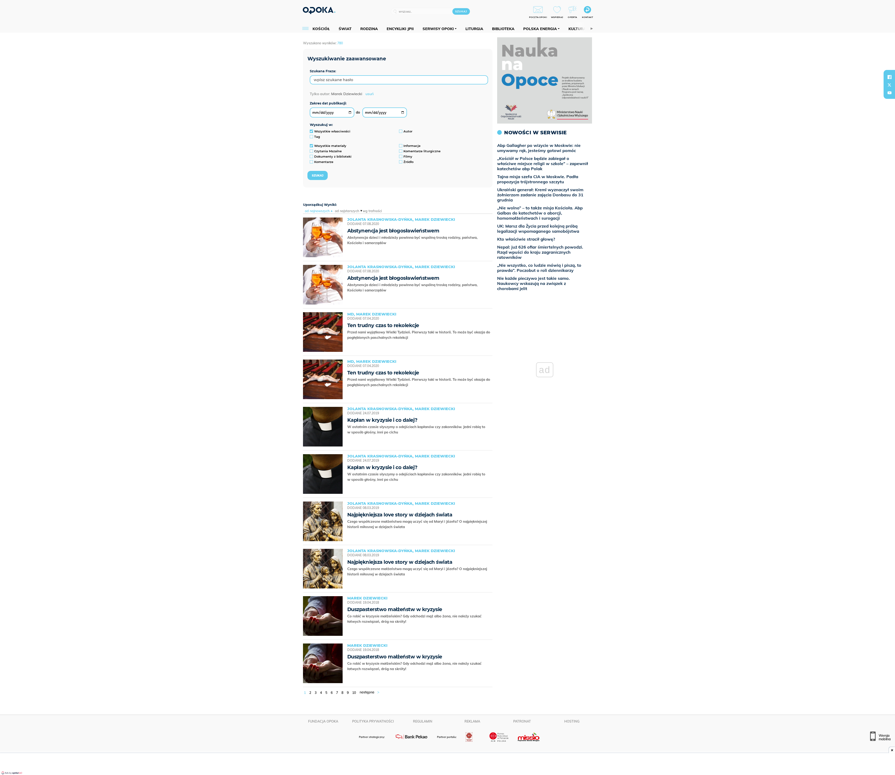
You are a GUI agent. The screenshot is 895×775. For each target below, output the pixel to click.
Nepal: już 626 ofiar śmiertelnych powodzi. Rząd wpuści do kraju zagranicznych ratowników (540, 252)
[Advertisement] (447, 764)
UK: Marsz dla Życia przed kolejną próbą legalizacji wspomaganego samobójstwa (538, 228)
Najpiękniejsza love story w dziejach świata (399, 515)
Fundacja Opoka (323, 721)
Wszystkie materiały (330, 146)
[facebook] (889, 77)
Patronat (522, 721)
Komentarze (323, 162)
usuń (369, 93)
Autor (407, 131)
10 (354, 693)
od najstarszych (347, 211)
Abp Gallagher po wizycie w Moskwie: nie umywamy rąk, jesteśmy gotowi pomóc (539, 148)
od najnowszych (317, 211)
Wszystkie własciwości (332, 131)
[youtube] (889, 92)
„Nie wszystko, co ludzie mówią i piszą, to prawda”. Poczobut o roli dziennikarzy (539, 268)
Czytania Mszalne (328, 151)
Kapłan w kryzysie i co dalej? (382, 420)
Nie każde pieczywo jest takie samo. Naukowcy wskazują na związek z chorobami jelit (533, 283)
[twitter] (889, 84)
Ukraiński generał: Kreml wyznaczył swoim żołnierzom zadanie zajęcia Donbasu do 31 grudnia (540, 195)
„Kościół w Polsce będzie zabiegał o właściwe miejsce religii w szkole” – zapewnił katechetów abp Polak (542, 163)
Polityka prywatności (373, 721)
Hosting (571, 721)
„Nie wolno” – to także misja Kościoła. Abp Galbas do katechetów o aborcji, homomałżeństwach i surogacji (540, 213)
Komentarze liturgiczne (422, 151)
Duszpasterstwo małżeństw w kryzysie (394, 609)
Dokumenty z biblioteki (332, 156)
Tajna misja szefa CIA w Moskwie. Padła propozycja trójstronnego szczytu (537, 179)
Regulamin (422, 721)
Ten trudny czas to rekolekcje (383, 325)
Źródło (408, 162)
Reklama (472, 721)
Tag (317, 136)
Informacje (411, 146)
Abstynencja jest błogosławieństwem (393, 231)
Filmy (407, 156)
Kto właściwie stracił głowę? (526, 239)
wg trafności (372, 211)
